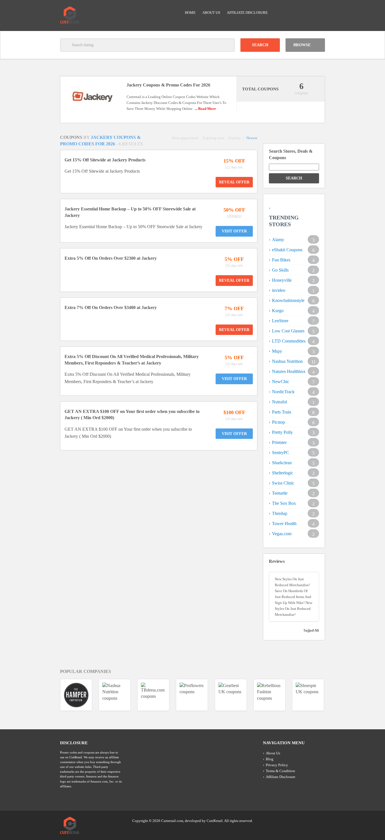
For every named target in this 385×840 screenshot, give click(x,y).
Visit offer (234, 231)
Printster (279, 442)
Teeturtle (279, 493)
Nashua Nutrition (287, 361)
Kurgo (278, 310)
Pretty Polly (282, 432)
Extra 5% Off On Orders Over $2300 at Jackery (111, 258)
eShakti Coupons (287, 249)
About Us (211, 12)
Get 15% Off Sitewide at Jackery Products (105, 159)
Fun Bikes (281, 259)
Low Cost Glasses (288, 330)
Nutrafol (279, 401)
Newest (251, 138)
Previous (50, 695)
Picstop (278, 422)
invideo (278, 290)
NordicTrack (283, 391)
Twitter (298, 820)
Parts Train (281, 412)
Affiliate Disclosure (247, 12)
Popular (234, 138)
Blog (269, 759)
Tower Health (284, 523)
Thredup (279, 513)
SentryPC (280, 452)
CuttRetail (215, 821)
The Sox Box (284, 503)
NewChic (280, 381)
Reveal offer (234, 182)
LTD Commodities (289, 341)
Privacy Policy (277, 765)
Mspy (277, 351)
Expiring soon (213, 138)
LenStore (280, 320)
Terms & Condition (280, 771)
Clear (228, 45)
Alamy (278, 239)
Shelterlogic (282, 472)
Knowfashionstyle (288, 300)
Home (190, 12)
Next (335, 695)
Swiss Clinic (283, 483)
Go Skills (280, 270)
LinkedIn (309, 820)
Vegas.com (281, 533)
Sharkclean (282, 462)
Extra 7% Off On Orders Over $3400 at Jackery (111, 307)
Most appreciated (185, 138)
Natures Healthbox (289, 371)
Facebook (320, 820)
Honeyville (282, 280)
